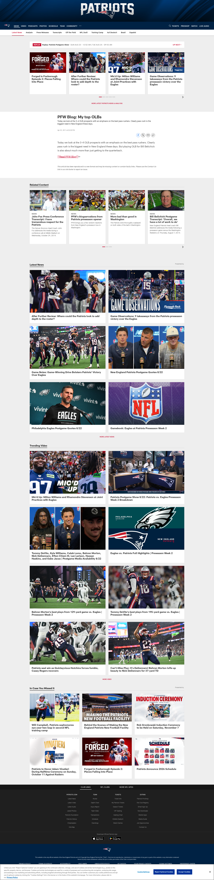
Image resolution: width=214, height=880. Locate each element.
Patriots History (72, 819)
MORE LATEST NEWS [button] (107, 437)
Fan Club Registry (143, 802)
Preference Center (187, 863)
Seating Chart (118, 815)
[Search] (170, 25)
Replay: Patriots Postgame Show (55, 45)
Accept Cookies (184, 872)
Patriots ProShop (142, 799)
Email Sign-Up (143, 807)
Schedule (95, 819)
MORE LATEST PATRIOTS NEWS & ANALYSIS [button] (107, 103)
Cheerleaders (71, 823)
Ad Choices (122, 863)
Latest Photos (71, 811)
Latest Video (72, 802)
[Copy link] (153, 135)
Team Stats (95, 811)
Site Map (72, 827)
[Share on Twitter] (143, 136)
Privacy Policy (25, 863)
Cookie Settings (165, 863)
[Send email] (148, 136)
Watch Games (118, 823)
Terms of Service (45, 863)
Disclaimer (82, 863)
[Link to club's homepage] (7, 26)
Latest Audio (72, 807)
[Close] (210, 872)
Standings (95, 823)
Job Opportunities (143, 823)
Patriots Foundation (71, 815)
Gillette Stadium (118, 819)
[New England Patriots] (107, 850)
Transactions (95, 815)
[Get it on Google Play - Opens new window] (115, 840)
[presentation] (183, 97)
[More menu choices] (80, 26)
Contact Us (143, 827)
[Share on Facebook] (138, 136)
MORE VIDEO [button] (107, 679)
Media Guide (143, 819)
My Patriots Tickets (118, 802)
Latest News (72, 799)
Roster (95, 799)
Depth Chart (95, 802)
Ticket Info (118, 799)
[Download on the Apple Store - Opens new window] (98, 839)
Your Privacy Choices (142, 863)
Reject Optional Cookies (164, 872)
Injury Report (95, 807)
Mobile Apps (143, 815)
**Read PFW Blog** (67, 156)
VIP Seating (118, 811)
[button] (100, 97)
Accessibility (65, 863)
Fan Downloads (143, 811)
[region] (107, 872)
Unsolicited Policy (102, 863)
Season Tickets (118, 807)
